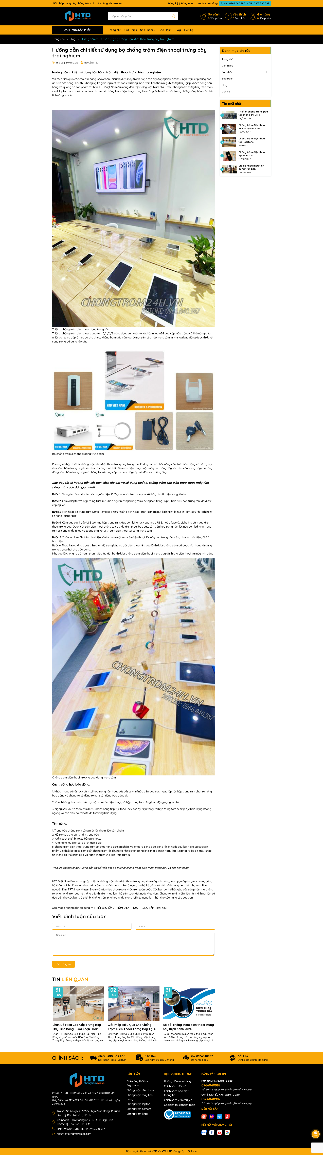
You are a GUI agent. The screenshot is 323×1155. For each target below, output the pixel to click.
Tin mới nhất (232, 103)
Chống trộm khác (137, 1113)
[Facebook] (211, 1132)
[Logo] (77, 15)
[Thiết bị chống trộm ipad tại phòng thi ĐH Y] (229, 115)
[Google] (227, 1132)
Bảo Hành (165, 30)
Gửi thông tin (64, 964)
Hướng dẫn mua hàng (177, 1081)
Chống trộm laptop (138, 1104)
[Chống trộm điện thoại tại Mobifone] (229, 142)
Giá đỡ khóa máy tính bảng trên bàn (251, 167)
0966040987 (211, 1085)
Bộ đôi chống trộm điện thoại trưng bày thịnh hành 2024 (188, 1027)
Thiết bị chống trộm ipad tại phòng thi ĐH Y (253, 113)
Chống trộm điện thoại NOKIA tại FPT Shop (252, 127)
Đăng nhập (187, 3)
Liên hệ (188, 30)
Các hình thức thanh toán (179, 1105)
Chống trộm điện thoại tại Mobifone (252, 140)
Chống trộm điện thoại (140, 1090)
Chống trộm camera (139, 1109)
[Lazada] (211, 1116)
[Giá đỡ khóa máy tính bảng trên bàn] (229, 169)
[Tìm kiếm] (173, 16)
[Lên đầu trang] (315, 1124)
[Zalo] (204, 1132)
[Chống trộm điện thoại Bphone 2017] (229, 156)
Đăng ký (173, 3)
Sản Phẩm (147, 30)
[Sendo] (227, 1116)
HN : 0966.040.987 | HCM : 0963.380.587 (246, 3)
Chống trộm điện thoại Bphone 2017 (252, 154)
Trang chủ (114, 30)
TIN (70, 979)
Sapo (193, 1151)
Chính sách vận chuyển (178, 1100)
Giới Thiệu (130, 30)
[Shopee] (204, 1116)
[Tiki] (219, 1116)
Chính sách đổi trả (175, 1086)
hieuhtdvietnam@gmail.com (74, 1133)
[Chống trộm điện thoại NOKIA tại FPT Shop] (229, 129)
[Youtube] (219, 1132)
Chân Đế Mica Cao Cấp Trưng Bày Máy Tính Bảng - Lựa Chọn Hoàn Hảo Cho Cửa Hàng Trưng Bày (76, 1027)
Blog (178, 30)
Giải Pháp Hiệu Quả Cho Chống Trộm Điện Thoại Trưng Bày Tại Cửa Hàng (133, 1027)
